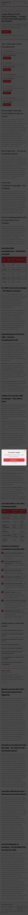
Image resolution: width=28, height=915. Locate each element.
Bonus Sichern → (14, 460)
